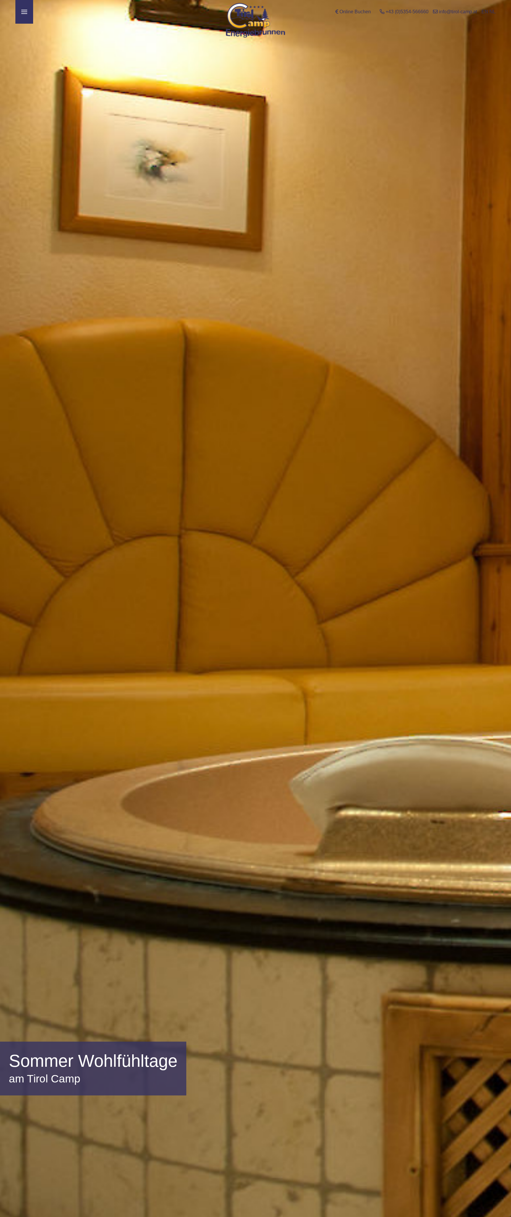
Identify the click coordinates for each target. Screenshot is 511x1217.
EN (484, 11)
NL (492, 11)
